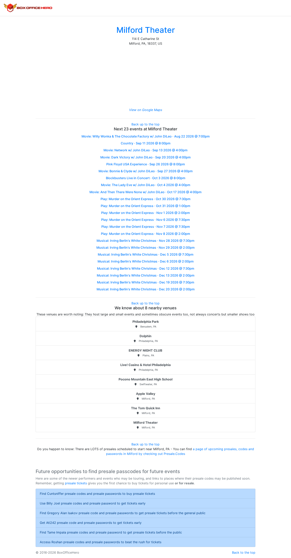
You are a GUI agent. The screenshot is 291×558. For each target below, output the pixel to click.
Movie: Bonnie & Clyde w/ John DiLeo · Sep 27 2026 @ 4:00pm (146, 171)
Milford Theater (145, 30)
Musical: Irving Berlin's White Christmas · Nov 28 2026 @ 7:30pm (145, 241)
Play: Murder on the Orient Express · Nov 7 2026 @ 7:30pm (145, 227)
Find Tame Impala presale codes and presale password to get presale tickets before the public (111, 532)
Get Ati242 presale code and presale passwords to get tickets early (91, 523)
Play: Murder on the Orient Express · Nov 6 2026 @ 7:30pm (145, 220)
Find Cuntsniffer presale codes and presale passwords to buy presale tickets (97, 494)
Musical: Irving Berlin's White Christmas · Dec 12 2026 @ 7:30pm (145, 268)
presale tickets (76, 483)
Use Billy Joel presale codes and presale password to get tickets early (93, 503)
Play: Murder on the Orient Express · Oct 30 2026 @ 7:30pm (145, 199)
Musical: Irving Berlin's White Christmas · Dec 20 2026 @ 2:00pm (146, 289)
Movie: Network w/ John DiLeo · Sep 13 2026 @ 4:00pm (145, 150)
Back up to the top (145, 124)
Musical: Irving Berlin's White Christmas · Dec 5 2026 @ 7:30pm (145, 254)
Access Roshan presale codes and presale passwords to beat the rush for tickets (100, 542)
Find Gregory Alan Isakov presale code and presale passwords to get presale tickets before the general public (122, 513)
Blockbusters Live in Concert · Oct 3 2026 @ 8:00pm (145, 178)
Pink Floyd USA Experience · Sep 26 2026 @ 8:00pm (145, 164)
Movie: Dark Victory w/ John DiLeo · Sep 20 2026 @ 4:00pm (145, 157)
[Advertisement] (145, 76)
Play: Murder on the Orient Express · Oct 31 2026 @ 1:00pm (145, 206)
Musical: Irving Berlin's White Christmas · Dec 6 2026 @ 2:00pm (146, 261)
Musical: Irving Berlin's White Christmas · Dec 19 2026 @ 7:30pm (145, 282)
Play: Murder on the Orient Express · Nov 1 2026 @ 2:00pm (145, 213)
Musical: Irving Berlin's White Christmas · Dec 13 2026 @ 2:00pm (145, 275)
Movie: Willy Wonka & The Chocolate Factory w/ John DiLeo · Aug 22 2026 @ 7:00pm (146, 136)
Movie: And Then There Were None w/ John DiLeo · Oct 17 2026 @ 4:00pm (145, 192)
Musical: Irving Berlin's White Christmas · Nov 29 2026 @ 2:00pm (145, 247)
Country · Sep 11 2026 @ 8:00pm (145, 143)
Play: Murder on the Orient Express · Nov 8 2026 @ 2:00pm (145, 234)
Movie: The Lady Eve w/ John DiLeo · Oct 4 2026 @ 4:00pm (145, 185)
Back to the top (243, 552)
